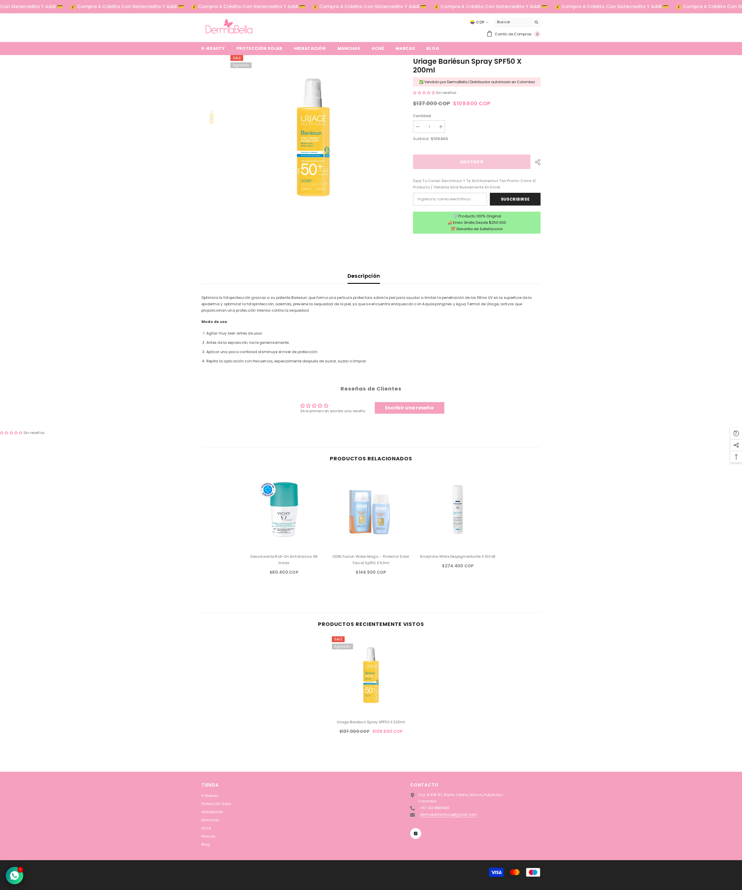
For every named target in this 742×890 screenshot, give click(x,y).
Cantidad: (422, 115)
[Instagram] (415, 833)
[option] (313, 138)
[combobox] (513, 22)
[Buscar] (517, 22)
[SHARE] (535, 162)
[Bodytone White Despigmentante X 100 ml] (458, 510)
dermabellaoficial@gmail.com (448, 814)
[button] (424, 92)
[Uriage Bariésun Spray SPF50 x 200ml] (371, 675)
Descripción (364, 275)
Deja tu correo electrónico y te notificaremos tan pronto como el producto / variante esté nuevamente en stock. (474, 184)
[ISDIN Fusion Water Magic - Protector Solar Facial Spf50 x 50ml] (371, 510)
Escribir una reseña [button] (409, 407)
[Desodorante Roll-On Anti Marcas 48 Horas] (284, 510)
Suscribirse (515, 199)
